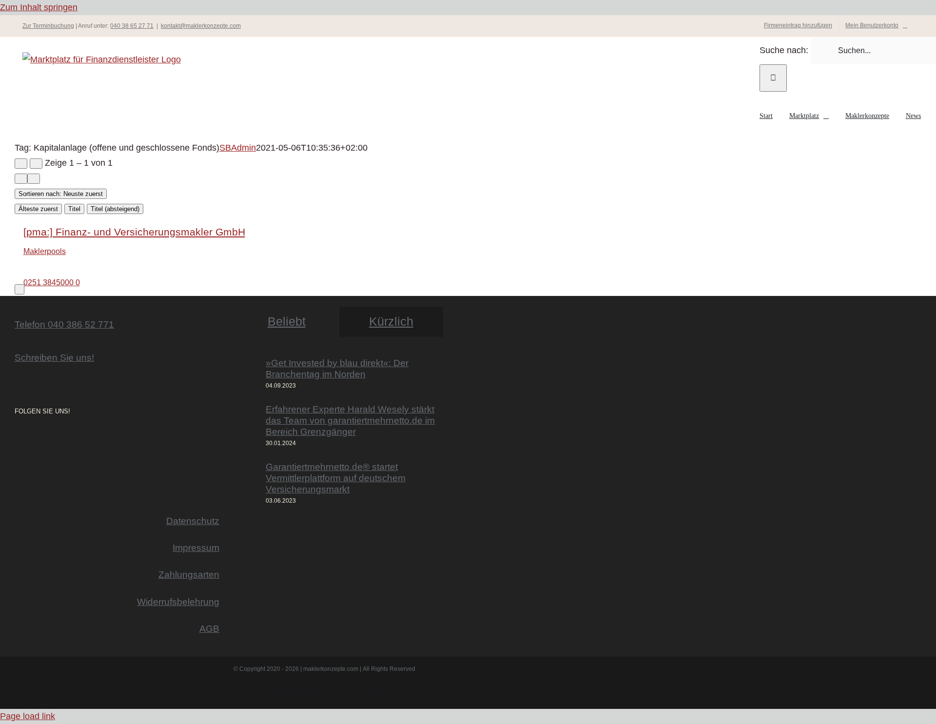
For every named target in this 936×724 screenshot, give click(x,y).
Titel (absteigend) (115, 209)
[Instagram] (17, 438)
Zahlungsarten (188, 574)
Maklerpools (44, 251)
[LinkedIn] (45, 438)
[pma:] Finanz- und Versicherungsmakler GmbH (134, 231)
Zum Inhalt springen (39, 7)
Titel (74, 209)
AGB (209, 628)
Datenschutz (192, 520)
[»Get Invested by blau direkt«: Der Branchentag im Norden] (246, 374)
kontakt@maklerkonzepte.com (201, 25)
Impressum (196, 547)
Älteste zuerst (38, 209)
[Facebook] (31, 438)
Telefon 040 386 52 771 (64, 324)
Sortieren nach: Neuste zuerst (61, 193)
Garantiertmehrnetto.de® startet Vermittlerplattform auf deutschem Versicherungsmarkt (336, 477)
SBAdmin (237, 148)
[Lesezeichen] (19, 289)
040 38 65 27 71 (132, 25)
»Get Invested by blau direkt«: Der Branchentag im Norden (337, 368)
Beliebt (287, 321)
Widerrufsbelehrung (178, 601)
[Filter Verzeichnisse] (21, 163)
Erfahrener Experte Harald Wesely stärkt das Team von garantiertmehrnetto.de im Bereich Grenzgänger (350, 420)
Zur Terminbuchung (48, 25)
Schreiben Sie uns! (54, 357)
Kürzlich (391, 321)
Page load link (27, 716)
